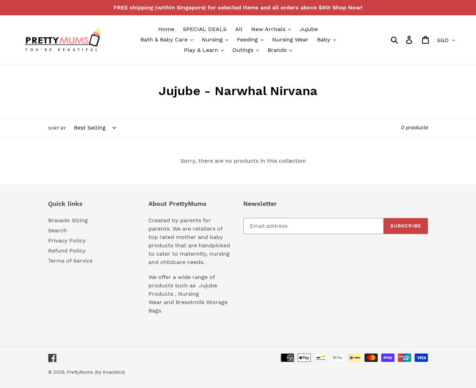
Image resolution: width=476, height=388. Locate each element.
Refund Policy (67, 250)
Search (57, 230)
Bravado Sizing (68, 220)
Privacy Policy (67, 240)
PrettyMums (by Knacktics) (96, 372)
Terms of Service (70, 260)
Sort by (57, 128)
